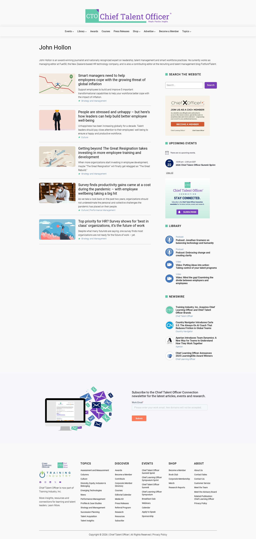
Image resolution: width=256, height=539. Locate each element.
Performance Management (102, 210)
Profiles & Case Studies (91, 503)
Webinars (146, 503)
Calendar (146, 507)
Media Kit (119, 499)
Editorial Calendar (123, 495)
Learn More (54, 505)
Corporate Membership (179, 479)
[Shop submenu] (139, 31)
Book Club (173, 474)
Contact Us (199, 479)
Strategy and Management (94, 101)
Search (211, 85)
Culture (84, 137)
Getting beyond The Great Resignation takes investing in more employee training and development (112, 152)
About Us (198, 470)
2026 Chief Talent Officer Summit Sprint (195, 165)
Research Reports (177, 487)
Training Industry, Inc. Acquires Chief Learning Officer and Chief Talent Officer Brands (195, 310)
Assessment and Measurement (95, 470)
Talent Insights (87, 520)
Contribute (120, 479)
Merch (172, 483)
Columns (85, 474)
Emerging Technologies (91, 490)
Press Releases (122, 503)
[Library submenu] (86, 31)
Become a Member (123, 474)
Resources (120, 516)
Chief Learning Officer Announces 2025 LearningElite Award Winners (194, 354)
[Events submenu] (73, 31)
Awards (118, 470)
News (83, 495)
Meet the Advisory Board (205, 492)
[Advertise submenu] (155, 31)
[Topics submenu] (190, 31)
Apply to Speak (149, 512)
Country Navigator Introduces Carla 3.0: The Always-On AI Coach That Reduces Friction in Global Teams (194, 325)
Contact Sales (200, 474)
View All (169, 173)
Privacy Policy (200, 503)
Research (119, 512)
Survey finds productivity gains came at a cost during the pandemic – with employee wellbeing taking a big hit (114, 189)
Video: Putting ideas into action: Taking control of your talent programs (196, 266)
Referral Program (123, 507)
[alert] (191, 152)
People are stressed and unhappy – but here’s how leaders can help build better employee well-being (114, 116)
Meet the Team (201, 487)
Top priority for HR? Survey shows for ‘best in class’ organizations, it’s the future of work (113, 223)
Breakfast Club (149, 499)
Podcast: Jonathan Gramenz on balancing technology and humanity (195, 241)
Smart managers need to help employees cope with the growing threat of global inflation (111, 79)
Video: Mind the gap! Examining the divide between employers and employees (194, 280)
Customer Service (202, 483)
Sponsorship (147, 516)
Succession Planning (90, 512)
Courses (119, 490)
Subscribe (119, 520)
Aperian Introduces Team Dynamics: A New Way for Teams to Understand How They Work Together (196, 340)
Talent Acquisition (89, 516)
